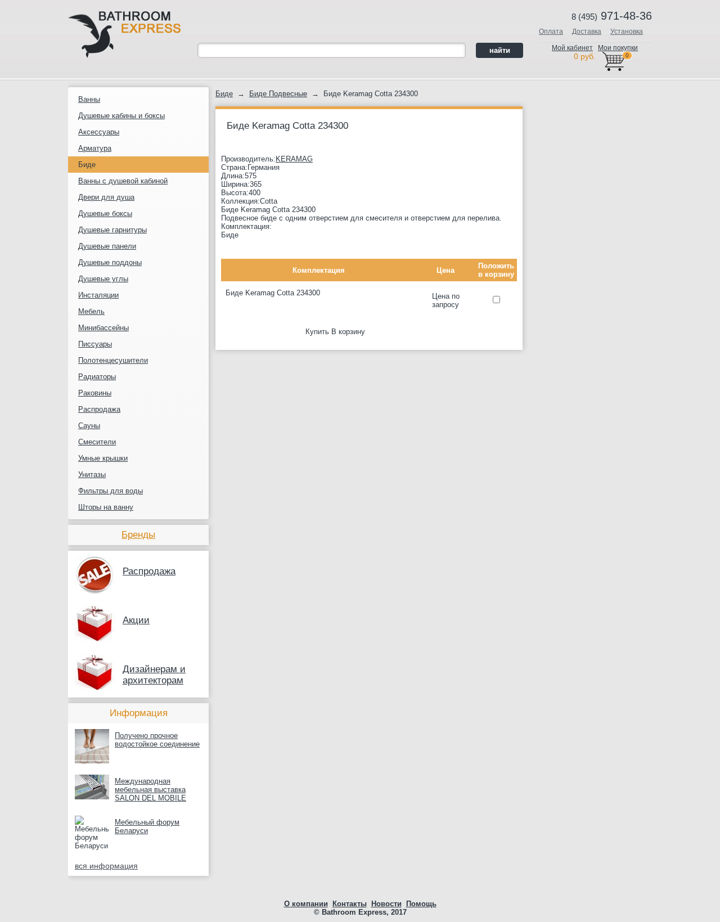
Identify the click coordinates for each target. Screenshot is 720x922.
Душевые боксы (105, 213)
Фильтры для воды (110, 491)
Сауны (89, 425)
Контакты (349, 903)
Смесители (97, 442)
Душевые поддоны (110, 262)
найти (499, 50)
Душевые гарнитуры (112, 230)
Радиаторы (97, 376)
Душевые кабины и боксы (121, 115)
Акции (136, 620)
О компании (306, 903)
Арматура (94, 148)
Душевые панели (107, 246)
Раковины (94, 393)
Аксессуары (98, 132)
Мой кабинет (572, 48)
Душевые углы (103, 279)
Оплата (551, 31)
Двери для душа (106, 197)
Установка (626, 31)
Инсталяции (98, 295)
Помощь (421, 903)
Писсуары (95, 344)
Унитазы (92, 474)
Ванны (89, 99)
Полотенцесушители (113, 360)
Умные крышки (103, 458)
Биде (87, 164)
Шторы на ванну (105, 507)
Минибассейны (103, 327)
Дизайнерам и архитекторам (154, 675)
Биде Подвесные (278, 93)
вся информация (106, 865)
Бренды (138, 534)
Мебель (91, 311)
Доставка (586, 31)
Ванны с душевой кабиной (123, 181)
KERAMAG (294, 159)
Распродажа (99, 409)
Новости (386, 903)
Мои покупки (618, 48)
